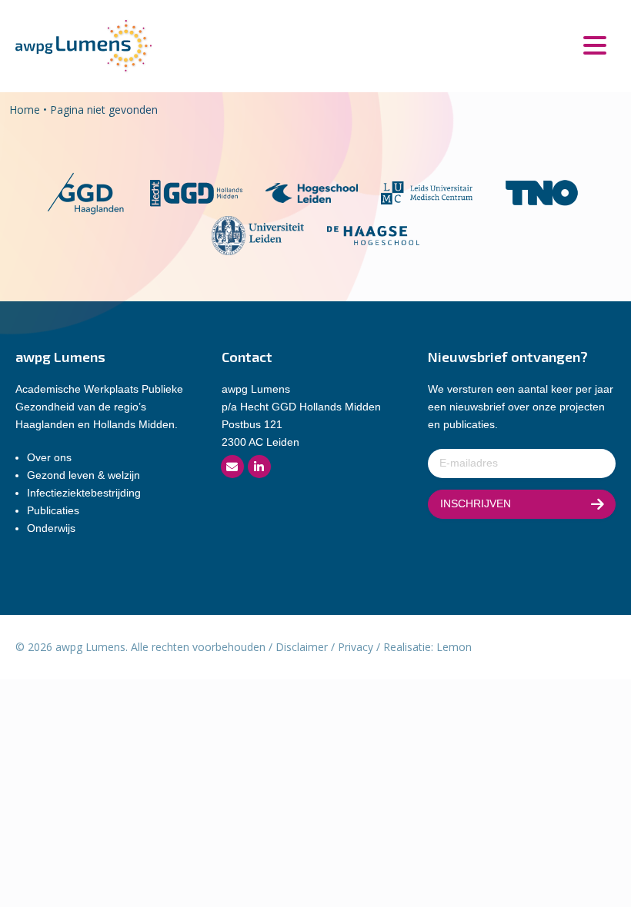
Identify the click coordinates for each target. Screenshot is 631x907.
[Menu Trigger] (594, 44)
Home (24, 109)
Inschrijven (475, 503)
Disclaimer (301, 647)
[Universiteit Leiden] (258, 234)
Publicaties (53, 510)
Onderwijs (51, 528)
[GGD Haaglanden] (85, 191)
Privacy (355, 647)
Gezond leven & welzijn (83, 475)
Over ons (49, 457)
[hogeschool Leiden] (311, 191)
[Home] (83, 45)
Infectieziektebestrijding (84, 493)
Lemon (454, 647)
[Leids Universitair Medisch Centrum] (427, 191)
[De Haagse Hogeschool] (373, 234)
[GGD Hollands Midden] (196, 191)
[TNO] (541, 191)
